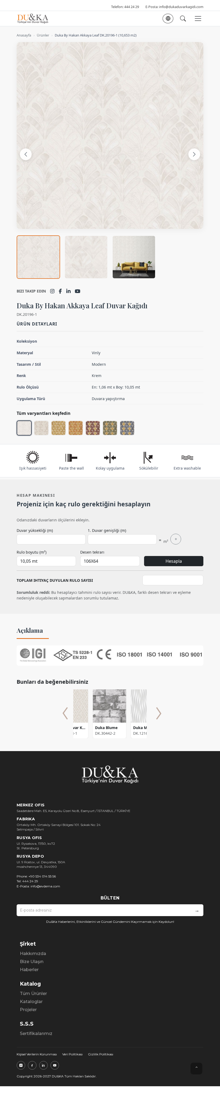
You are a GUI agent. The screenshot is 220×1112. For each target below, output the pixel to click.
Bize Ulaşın (31, 961)
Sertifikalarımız (36, 1033)
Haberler (29, 969)
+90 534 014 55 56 (42, 876)
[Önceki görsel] (26, 154)
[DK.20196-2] (41, 428)
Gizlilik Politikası (100, 1054)
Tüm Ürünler (33, 993)
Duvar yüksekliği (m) (35, 530)
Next (159, 713)
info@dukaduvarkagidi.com (181, 6)
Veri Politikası (72, 1054)
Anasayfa (24, 35)
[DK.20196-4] (75, 428)
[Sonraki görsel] (194, 154)
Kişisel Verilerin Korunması (37, 1054)
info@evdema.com (45, 886)
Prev (65, 713)
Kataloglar (31, 1001)
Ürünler (43, 35)
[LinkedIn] (68, 291)
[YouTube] (77, 291)
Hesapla (174, 561)
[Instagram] (52, 291)
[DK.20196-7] (127, 428)
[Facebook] (60, 291)
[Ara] (183, 18)
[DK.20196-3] (58, 428)
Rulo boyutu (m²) (31, 552)
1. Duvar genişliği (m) (107, 530)
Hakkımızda (33, 953)
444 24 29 (131, 6)
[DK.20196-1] (24, 428)
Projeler (28, 1009)
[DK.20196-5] (92, 428)
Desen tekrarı (92, 552)
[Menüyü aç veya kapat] (198, 18)
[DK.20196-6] (110, 428)
